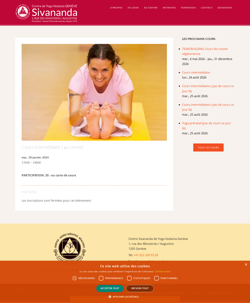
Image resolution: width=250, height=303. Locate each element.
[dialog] (125, 282)
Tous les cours (208, 147)
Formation (188, 8)
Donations (225, 8)
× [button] (246, 264)
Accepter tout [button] (109, 288)
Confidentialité (162, 271)
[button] (125, 297)
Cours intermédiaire (196, 72)
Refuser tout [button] (140, 288)
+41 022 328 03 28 (146, 255)
